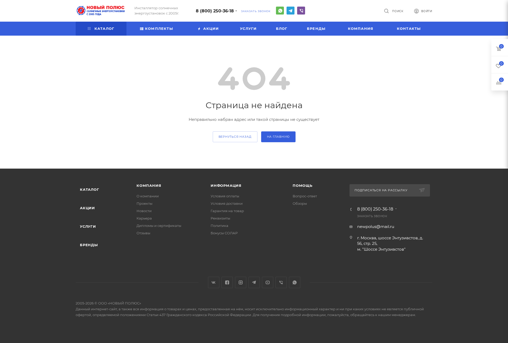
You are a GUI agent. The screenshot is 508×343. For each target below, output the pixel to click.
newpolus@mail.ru (375, 226)
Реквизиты (220, 218)
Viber (301, 11)
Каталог (89, 189)
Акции (87, 208)
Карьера (144, 218)
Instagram (240, 282)
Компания (149, 185)
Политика (219, 225)
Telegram (290, 11)
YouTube (267, 282)
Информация (226, 185)
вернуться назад (235, 137)
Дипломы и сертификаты (159, 225)
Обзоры (300, 203)
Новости (144, 211)
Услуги (88, 226)
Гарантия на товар (227, 211)
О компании (148, 196)
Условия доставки (227, 203)
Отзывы (143, 233)
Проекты (144, 203)
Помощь (302, 185)
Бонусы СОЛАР (224, 233)
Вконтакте (213, 282)
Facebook (227, 282)
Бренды (89, 245)
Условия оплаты (225, 196)
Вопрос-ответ (305, 196)
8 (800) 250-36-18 (215, 10)
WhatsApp (280, 11)
